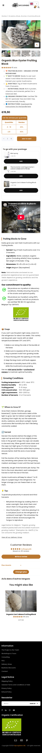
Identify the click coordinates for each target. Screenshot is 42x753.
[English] (33, 4)
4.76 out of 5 (26, 549)
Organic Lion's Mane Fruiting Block (23, 183)
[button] (6, 68)
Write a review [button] (21, 556)
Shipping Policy (7, 681)
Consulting (6, 657)
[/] (2, 710)
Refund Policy (7, 692)
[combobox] (33, 4)
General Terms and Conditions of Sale (16, 685)
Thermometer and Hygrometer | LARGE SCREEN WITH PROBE (22, 168)
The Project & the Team (10, 650)
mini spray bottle (15, 369)
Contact (5, 671)
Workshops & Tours (9, 653)
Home (4, 16)
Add (21, 161)
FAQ (3, 661)
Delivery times (7, 664)
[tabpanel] (21, 606)
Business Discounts (9, 668)
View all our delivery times (12, 537)
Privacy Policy (7, 688)
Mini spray (14, 153)
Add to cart (27, 139)
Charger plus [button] (21, 572)
